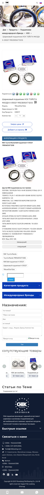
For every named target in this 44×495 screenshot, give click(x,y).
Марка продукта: (8, 109)
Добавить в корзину (16, 130)
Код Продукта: (7, 112)
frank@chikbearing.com (13, 449)
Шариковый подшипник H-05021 (15, 266)
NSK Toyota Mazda (10, 254)
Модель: (5, 106)
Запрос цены (16, 124)
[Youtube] (16, 475)
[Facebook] (4, 475)
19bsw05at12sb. (9, 269)
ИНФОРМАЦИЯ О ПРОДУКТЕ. (15, 138)
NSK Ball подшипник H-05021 (14, 262)
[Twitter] (12, 475)
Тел (22, 344)
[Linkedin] (8, 475)
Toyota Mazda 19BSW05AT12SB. (15, 258)
